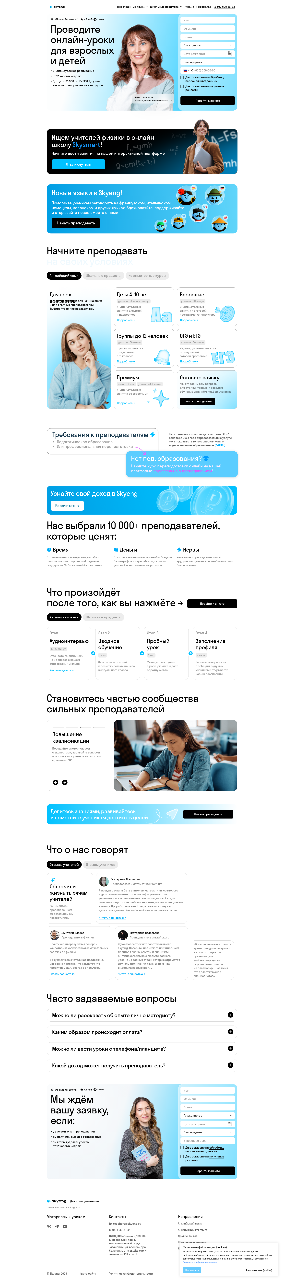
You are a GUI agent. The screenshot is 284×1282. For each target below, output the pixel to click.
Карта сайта (88, 1273)
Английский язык (190, 1223)
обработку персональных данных (204, 79)
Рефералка (203, 7)
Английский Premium (192, 1230)
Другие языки (187, 1236)
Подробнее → (126, 320)
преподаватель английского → (153, 100)
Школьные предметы (192, 1242)
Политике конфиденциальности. (200, 1262)
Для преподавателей (84, 1201)
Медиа (189, 7)
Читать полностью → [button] (131, 974)
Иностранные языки (131, 7)
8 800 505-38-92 (224, 7)
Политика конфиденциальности (130, 1273)
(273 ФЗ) (219, 445)
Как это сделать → (62, 670)
